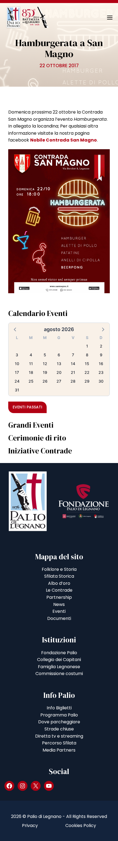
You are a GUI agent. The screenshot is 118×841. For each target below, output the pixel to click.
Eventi (59, 611)
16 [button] (101, 363)
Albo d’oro (59, 583)
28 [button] (73, 381)
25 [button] (31, 381)
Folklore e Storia (59, 569)
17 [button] (17, 372)
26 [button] (45, 381)
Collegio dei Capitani (59, 659)
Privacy (30, 825)
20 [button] (59, 372)
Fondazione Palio (59, 653)
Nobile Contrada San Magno (63, 140)
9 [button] (101, 354)
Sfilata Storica (59, 576)
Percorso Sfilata (59, 743)
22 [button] (87, 372)
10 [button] (17, 363)
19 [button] (45, 372)
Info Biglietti (59, 708)
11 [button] (31, 363)
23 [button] (101, 372)
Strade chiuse (59, 729)
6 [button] (59, 354)
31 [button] (17, 390)
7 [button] (73, 354)
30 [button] (101, 381)
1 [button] (87, 346)
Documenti (59, 618)
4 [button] (31, 354)
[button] (15, 329)
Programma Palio (59, 715)
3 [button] (17, 354)
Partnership (59, 597)
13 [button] (59, 363)
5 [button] (45, 354)
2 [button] (101, 346)
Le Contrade (59, 590)
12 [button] (45, 363)
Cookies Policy (80, 825)
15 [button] (87, 363)
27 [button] (59, 381)
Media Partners (59, 750)
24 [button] (17, 381)
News (59, 604)
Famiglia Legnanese (59, 667)
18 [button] (31, 372)
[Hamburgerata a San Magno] (59, 221)
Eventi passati (27, 407)
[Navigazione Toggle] (106, 17)
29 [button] (87, 381)
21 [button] (73, 372)
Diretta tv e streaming (59, 736)
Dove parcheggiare (59, 722)
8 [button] (87, 354)
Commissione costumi (59, 673)
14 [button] (73, 363)
